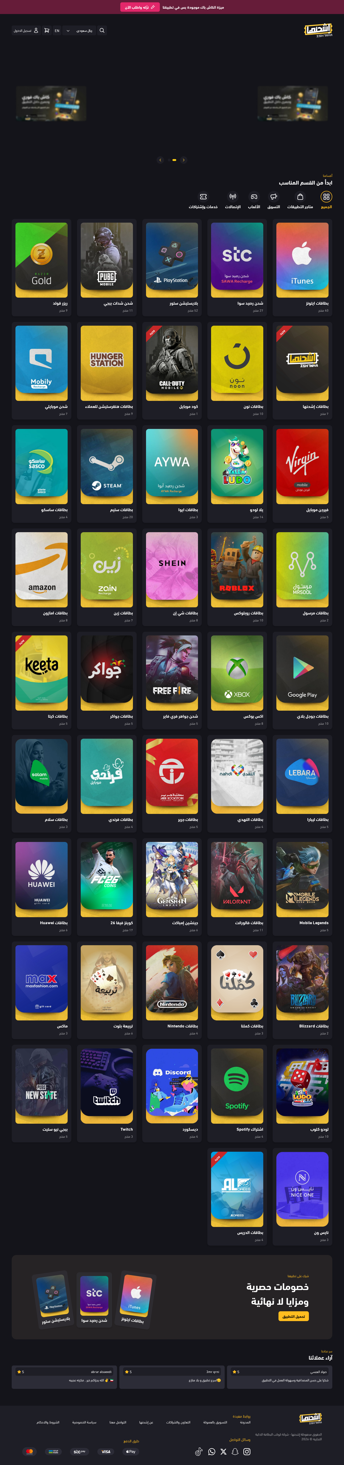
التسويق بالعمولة (215, 1421)
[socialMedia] (246, 1451)
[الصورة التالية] (160, 160)
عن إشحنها (146, 1421)
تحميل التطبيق (293, 1316)
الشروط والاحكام (48, 1421)
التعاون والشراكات (178, 1421)
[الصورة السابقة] (183, 160)
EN (57, 30)
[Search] (47, 30)
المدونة (245, 1421)
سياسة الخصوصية (84, 1421)
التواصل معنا (118, 1421)
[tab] (174, 160)
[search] (102, 30)
